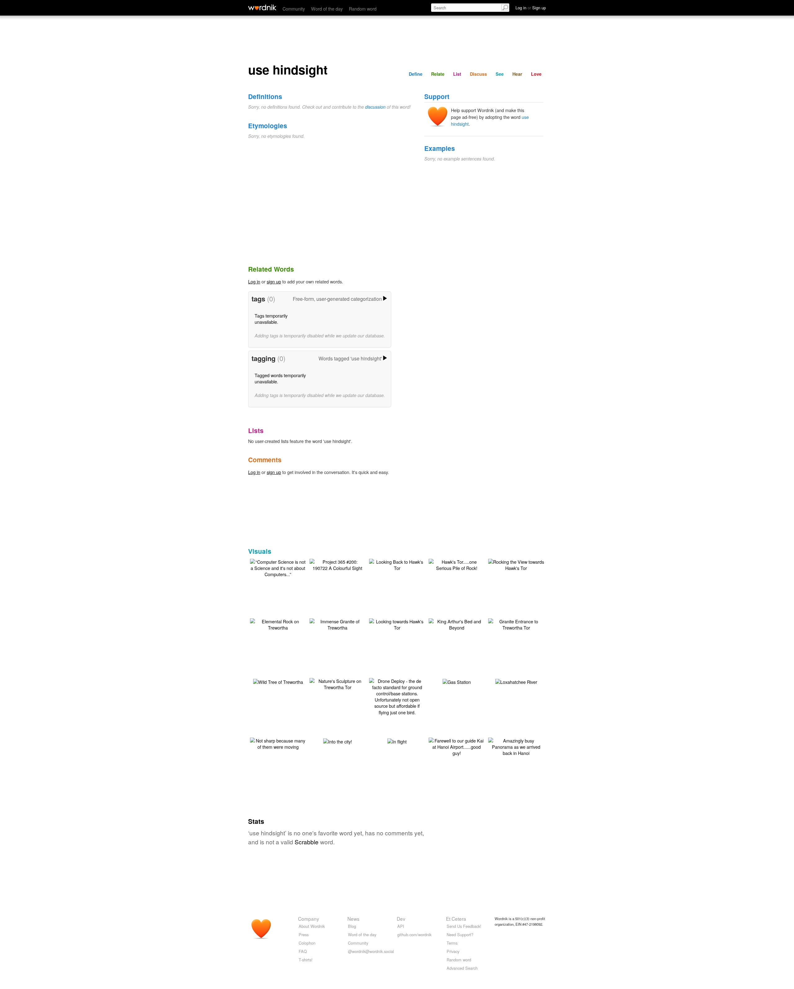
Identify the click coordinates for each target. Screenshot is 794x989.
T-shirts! (306, 960)
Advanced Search (462, 968)
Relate (437, 74)
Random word (363, 8)
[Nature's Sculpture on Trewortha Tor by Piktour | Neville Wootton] (337, 683)
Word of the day (327, 8)
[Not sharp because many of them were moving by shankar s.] (278, 743)
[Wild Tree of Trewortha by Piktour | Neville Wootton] (278, 681)
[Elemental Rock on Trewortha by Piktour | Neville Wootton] (278, 624)
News (353, 918)
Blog (352, 926)
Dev (401, 918)
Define (415, 74)
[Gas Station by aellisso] (457, 681)
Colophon (307, 943)
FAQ (303, 951)
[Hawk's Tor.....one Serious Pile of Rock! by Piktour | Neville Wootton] (456, 564)
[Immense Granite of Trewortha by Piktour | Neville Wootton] (337, 624)
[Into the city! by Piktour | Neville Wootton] (337, 741)
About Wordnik (312, 926)
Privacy (453, 951)
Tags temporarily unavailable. (271, 318)
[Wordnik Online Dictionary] (262, 7)
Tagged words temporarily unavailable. (280, 378)
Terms (452, 943)
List (457, 74)
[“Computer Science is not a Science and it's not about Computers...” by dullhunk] (278, 567)
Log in (254, 281)
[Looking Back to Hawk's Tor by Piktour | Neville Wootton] (397, 564)
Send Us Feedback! (464, 926)
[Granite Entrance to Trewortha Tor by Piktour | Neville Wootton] (516, 624)
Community (294, 8)
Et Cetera (456, 918)
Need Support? (460, 934)
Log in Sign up (530, 8)
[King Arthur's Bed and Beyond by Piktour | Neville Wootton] (456, 624)
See (500, 74)
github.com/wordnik (414, 934)
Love (536, 74)
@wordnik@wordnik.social (371, 951)
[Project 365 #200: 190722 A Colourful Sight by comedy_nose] (337, 564)
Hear (517, 74)
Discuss (478, 74)
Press (304, 934)
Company (308, 918)
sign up (274, 281)
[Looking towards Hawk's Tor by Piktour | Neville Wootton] (397, 624)
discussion (375, 107)
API (400, 926)
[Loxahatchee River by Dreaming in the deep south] (516, 681)
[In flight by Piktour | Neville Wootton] (397, 741)
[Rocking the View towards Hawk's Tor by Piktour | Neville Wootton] (516, 564)
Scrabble (307, 842)
